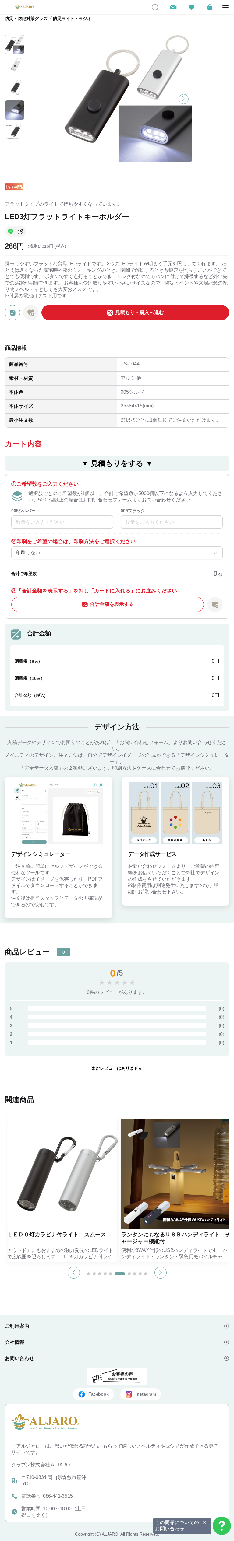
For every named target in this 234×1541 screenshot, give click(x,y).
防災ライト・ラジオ (72, 18)
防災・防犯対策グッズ (26, 18)
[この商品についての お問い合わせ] (222, 1526)
